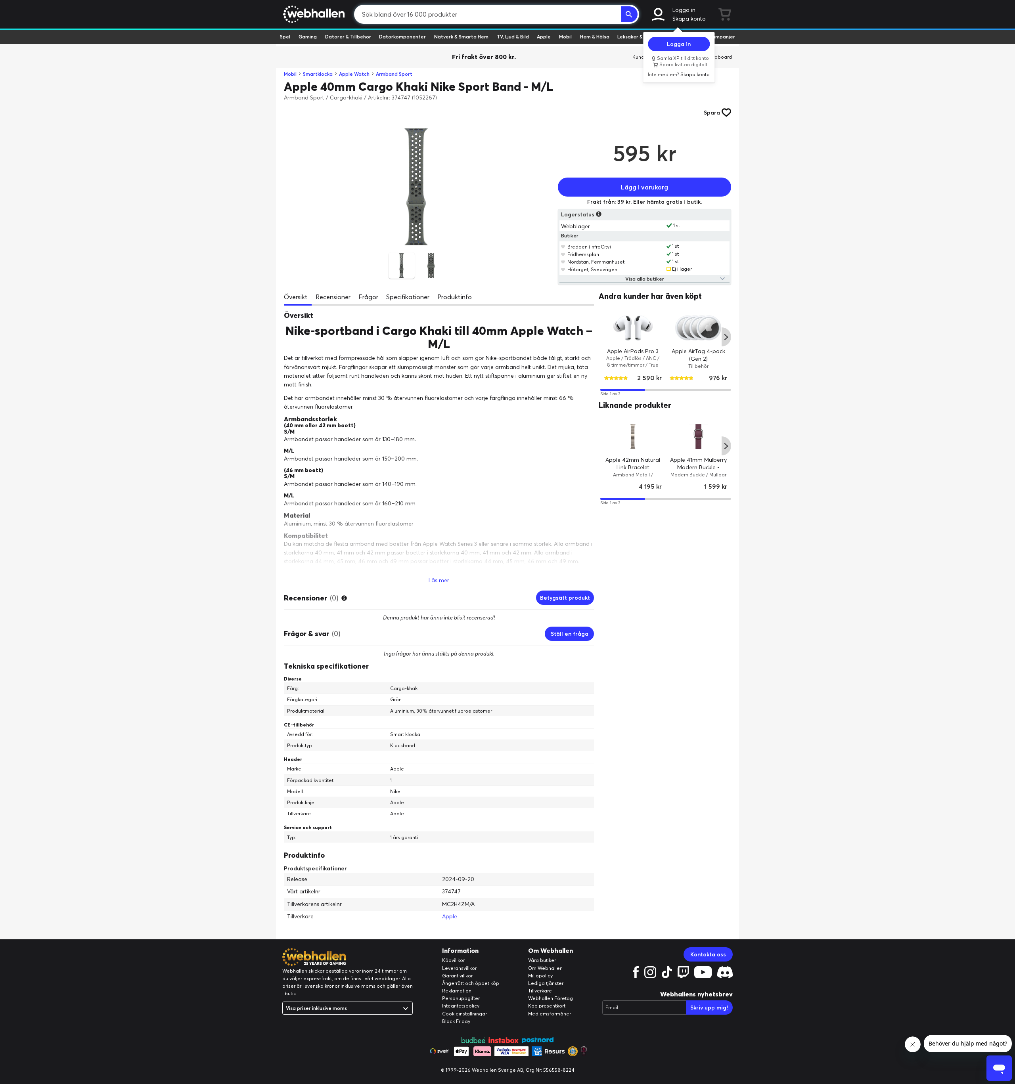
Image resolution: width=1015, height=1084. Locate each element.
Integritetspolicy (460, 1006)
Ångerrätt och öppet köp (470, 983)
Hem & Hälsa (594, 37)
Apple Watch (354, 74)
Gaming (308, 37)
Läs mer (439, 580)
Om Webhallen (545, 968)
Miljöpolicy (540, 976)
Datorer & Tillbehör (348, 37)
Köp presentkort (546, 1006)
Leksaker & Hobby (638, 37)
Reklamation (456, 991)
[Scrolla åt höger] (726, 336)
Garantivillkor (457, 976)
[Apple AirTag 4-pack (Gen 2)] (698, 327)
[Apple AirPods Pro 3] (633, 327)
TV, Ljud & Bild (513, 37)
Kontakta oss (708, 954)
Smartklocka (318, 74)
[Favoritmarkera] (563, 247)
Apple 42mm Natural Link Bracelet (633, 463)
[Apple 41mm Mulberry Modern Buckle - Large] (698, 436)
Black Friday (456, 1021)
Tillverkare (540, 991)
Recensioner (333, 297)
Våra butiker (542, 960)
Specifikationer (407, 297)
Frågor (368, 297)
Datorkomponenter (402, 37)
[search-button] (629, 14)
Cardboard (719, 57)
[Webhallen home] (313, 14)
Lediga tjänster (545, 983)
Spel (285, 37)
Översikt (296, 297)
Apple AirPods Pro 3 (633, 350)
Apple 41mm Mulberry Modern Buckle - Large (698, 467)
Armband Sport (394, 74)
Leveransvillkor (459, 968)
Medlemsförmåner (549, 1014)
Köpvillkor (453, 960)
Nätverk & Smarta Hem (461, 37)
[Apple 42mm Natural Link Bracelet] (633, 436)
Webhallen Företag (550, 998)
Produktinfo (454, 297)
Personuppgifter (461, 998)
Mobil (565, 37)
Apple (544, 37)
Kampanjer (722, 37)
